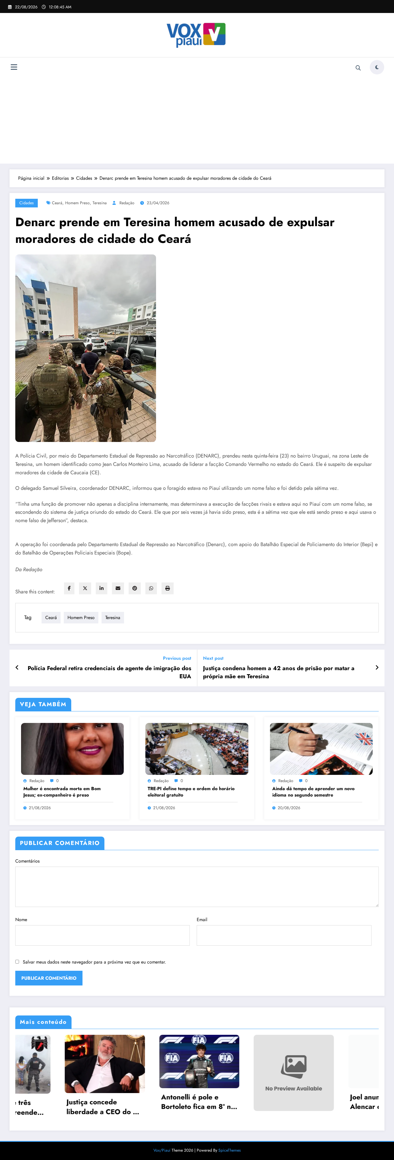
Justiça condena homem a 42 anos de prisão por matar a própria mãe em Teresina (278, 672)
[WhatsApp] (151, 588)
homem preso (77, 203)
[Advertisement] (197, 118)
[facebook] (69, 588)
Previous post (177, 658)
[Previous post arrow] (17, 667)
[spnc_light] (377, 67)
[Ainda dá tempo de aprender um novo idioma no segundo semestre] (321, 748)
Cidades (26, 203)
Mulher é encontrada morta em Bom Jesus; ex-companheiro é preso (62, 792)
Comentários (27, 861)
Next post (213, 658)
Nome (21, 919)
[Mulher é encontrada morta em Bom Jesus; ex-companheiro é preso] (72, 748)
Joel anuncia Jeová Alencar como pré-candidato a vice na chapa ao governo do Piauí (259, 1102)
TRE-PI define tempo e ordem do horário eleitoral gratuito (191, 792)
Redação (126, 203)
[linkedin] (101, 588)
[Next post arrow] (377, 667)
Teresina (100, 203)
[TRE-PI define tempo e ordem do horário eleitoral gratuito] (196, 748)
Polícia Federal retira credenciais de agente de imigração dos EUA (109, 672)
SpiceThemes (229, 1148)
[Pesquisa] (358, 68)
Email (202, 919)
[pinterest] (135, 588)
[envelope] (118, 588)
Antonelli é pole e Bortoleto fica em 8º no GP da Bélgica (73, 1102)
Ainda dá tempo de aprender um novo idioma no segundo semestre (313, 792)
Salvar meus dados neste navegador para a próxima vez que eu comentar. (94, 962)
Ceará (57, 203)
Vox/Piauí (162, 1148)
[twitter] (85, 588)
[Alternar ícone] (14, 67)
